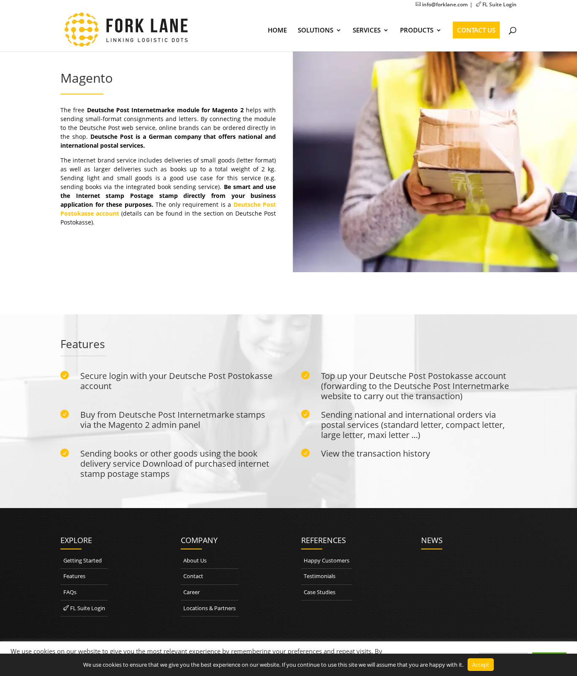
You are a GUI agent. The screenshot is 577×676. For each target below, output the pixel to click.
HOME (277, 30)
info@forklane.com (442, 4)
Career (191, 592)
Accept (480, 664)
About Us (195, 560)
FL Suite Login (496, 4)
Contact (193, 576)
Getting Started (82, 560)
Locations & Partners (209, 608)
